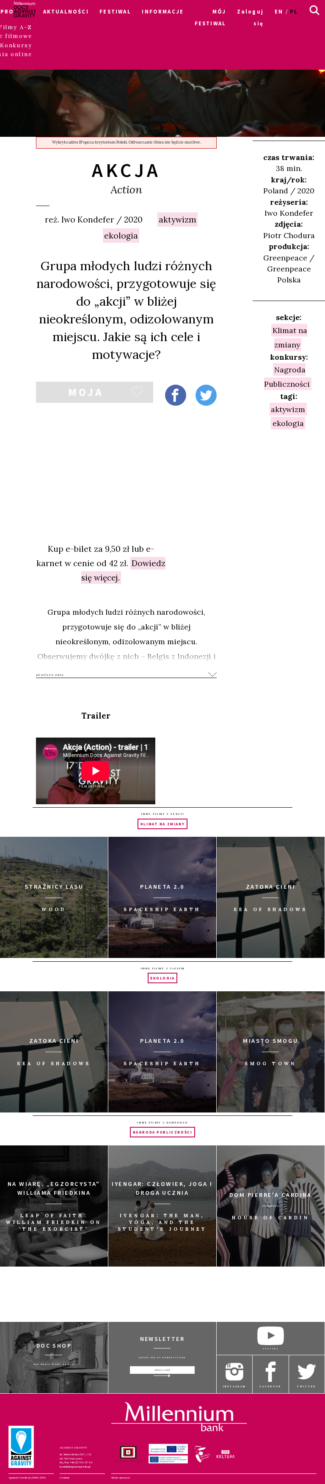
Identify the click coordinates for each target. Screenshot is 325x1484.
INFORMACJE (163, 11)
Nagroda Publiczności (287, 376)
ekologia (121, 236)
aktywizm (177, 219)
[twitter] (206, 395)
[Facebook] (175, 395)
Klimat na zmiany (290, 337)
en (279, 11)
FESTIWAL (115, 11)
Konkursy (16, 45)
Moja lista (86, 394)
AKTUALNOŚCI (66, 11)
